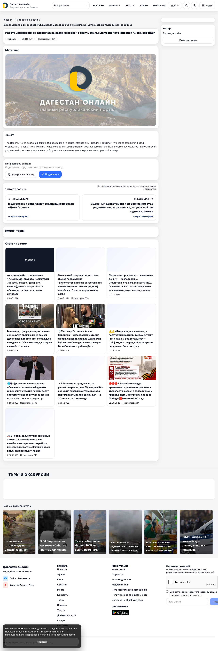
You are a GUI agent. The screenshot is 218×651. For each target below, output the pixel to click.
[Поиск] (186, 5)
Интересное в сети (27, 19)
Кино (60, 579)
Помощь (62, 605)
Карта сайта (118, 569)
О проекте (117, 574)
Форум (144, 5)
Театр (60, 600)
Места (60, 589)
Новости (98, 5)
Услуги (130, 5)
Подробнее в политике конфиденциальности (50, 634)
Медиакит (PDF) (120, 584)
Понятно (42, 641)
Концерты (62, 594)
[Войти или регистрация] (194, 5)
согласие (196, 595)
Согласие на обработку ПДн (127, 600)
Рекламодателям (121, 579)
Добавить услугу (66, 615)
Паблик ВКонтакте (17, 578)
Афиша (113, 5)
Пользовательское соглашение (129, 589)
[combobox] (69, 5)
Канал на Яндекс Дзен (19, 585)
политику (185, 595)
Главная (7, 19)
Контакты (159, 5)
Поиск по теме (188, 40)
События (62, 584)
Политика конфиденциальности (129, 594)
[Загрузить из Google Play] (120, 612)
